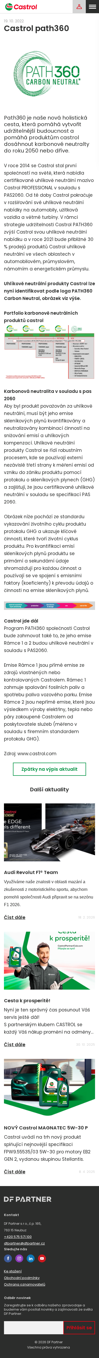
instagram (19, 1258)
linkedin (31, 1258)
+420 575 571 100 (18, 1236)
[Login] (79, 6)
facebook (8, 1258)
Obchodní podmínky (22, 1277)
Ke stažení (13, 1271)
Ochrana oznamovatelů (24, 1284)
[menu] (92, 6)
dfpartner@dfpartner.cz (24, 1243)
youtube (42, 1258)
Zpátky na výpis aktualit (49, 769)
